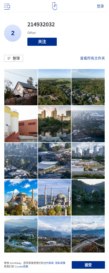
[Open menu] (6, 6)
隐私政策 (60, 263)
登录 (100, 6)
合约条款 (49, 263)
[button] (13, 58)
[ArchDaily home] (54, 6)
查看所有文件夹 (92, 58)
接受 (88, 265)
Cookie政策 (21, 266)
